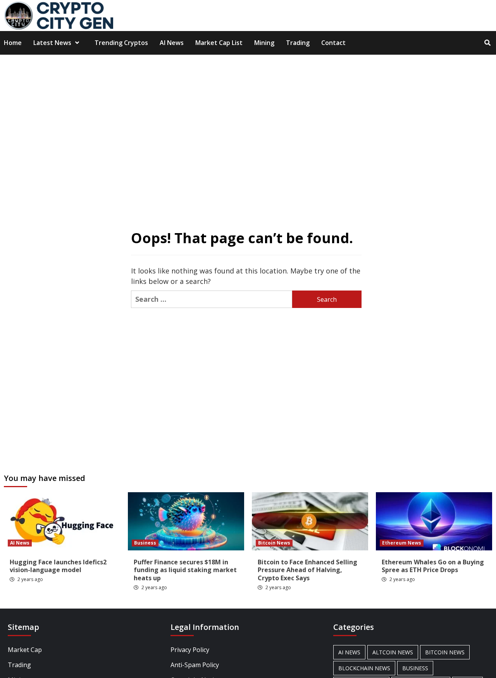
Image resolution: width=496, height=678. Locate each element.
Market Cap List (219, 42)
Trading (298, 42)
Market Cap (25, 649)
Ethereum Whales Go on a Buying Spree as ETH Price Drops (433, 566)
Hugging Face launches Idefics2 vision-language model (58, 566)
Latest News (52, 42)
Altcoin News (392, 652)
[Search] (487, 42)
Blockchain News (364, 668)
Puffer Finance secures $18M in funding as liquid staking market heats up (185, 570)
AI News (172, 42)
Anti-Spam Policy (194, 665)
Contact (333, 42)
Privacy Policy (189, 649)
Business (145, 543)
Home (13, 42)
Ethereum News (401, 543)
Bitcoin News (274, 543)
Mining (264, 42)
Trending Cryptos (121, 42)
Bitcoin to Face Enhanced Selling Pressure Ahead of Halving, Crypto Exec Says (307, 570)
